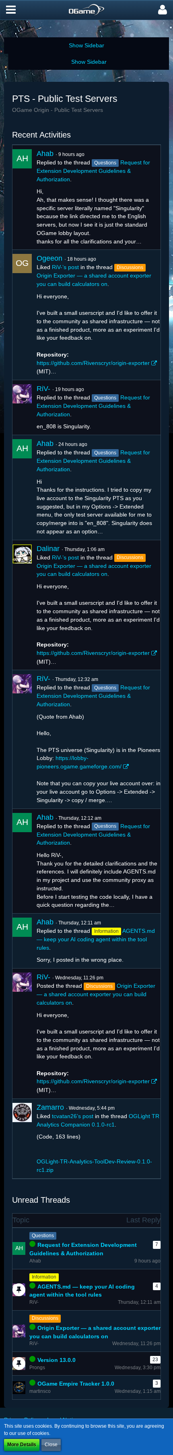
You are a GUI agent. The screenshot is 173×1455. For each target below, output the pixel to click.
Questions (43, 1235)
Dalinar (48, 549)
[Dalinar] (22, 605)
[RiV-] (22, 407)
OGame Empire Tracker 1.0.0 (75, 1383)
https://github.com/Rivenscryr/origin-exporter (93, 363)
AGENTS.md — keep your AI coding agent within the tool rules (96, 939)
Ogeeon (49, 258)
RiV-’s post (65, 267)
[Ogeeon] (22, 315)
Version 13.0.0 (56, 1360)
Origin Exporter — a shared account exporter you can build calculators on (96, 994)
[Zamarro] (22, 1138)
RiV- (43, 389)
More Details (21, 1444)
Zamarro (50, 1107)
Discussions (45, 1318)
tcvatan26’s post (72, 1116)
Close (51, 1444)
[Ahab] (22, 197)
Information (44, 1277)
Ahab (45, 154)
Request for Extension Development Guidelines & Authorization (93, 170)
